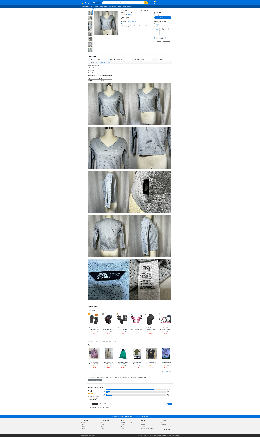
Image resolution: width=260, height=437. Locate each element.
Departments (85, 6)
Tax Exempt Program (125, 432)
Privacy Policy (143, 424)
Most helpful (111, 403)
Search (170, 403)
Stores (102, 424)
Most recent (95, 403)
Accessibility (123, 428)
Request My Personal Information (147, 428)
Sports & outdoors (94, 8)
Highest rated (103, 403)
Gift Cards (103, 430)
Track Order (138, 416)
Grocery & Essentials (103, 6)
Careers (124, 6)
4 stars (104, 391)
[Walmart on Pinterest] (169, 429)
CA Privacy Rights (144, 426)
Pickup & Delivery (112, 6)
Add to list (159, 41)
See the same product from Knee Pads (164, 337)
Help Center (129, 416)
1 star (104, 395)
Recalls (122, 426)
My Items (129, 6)
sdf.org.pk (131, 23)
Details (164, 38)
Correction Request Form (95, 380)
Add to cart (162, 17)
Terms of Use (143, 422)
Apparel (99, 8)
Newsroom (83, 426)
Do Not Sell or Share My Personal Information (149, 430)
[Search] (146, 2)
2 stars (104, 394)
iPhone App (163, 422)
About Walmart (84, 422)
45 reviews (130, 14)
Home (89, 8)
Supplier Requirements (85, 432)
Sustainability (83, 430)
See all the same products (167, 371)
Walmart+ (103, 428)
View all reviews (92, 399)
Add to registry (167, 41)
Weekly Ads (146, 416)
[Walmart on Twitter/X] (164, 429)
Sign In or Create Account (118, 416)
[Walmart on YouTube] (166, 429)
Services (91, 6)
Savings (96, 6)
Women (103, 8)
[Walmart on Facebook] (161, 429)
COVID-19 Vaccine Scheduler (126, 422)
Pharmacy (119, 6)
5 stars (104, 389)
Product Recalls (124, 430)
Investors (83, 428)
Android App (163, 424)
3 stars (104, 392)
